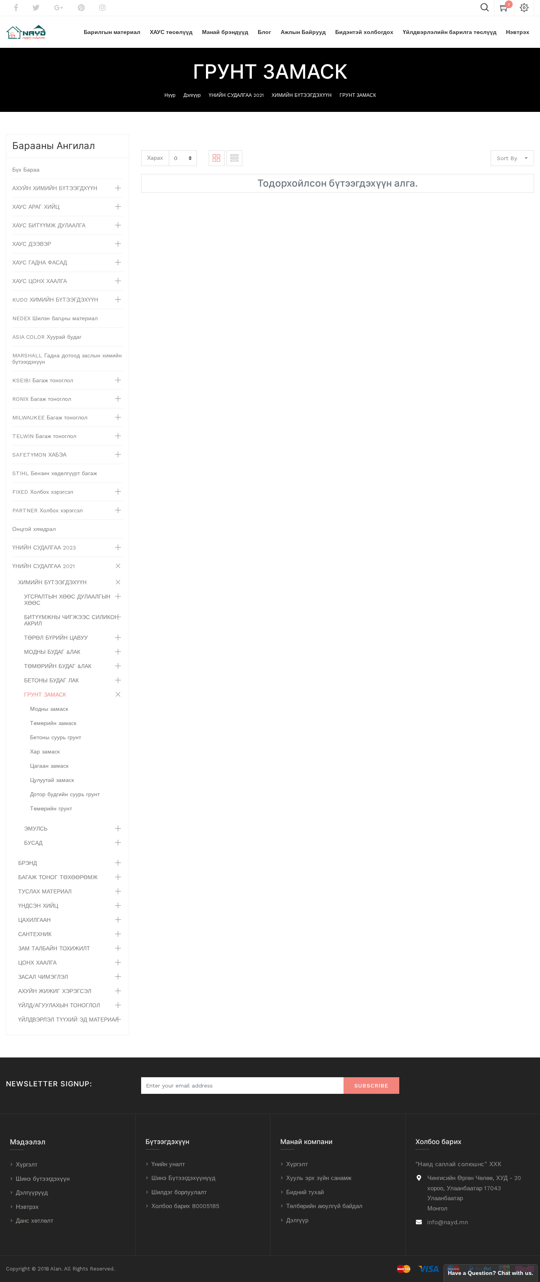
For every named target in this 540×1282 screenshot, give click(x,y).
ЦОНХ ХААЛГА (37, 962)
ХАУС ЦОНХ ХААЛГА (39, 281)
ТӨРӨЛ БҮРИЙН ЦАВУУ (56, 637)
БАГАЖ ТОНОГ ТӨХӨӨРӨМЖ (58, 877)
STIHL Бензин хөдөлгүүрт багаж (54, 473)
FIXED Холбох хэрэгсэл (42, 492)
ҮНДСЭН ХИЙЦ (38, 905)
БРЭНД (27, 863)
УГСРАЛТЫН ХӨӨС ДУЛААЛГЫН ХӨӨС (67, 599)
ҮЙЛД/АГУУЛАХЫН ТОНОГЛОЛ (59, 1005)
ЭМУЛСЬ (35, 828)
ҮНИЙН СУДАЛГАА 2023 (44, 547)
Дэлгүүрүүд (32, 1192)
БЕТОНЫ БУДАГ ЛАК (51, 680)
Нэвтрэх (27, 1206)
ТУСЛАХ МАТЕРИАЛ (45, 891)
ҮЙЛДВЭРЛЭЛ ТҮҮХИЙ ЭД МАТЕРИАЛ (68, 1019)
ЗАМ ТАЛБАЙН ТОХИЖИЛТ (54, 948)
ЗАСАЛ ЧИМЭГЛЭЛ (43, 977)
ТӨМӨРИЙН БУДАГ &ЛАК (57, 666)
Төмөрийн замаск (53, 723)
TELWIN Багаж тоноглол (44, 436)
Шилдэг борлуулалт (179, 1192)
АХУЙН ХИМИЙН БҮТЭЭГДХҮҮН (54, 188)
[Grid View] (217, 158)
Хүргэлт (27, 1164)
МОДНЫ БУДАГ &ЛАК (52, 652)
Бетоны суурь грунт (55, 737)
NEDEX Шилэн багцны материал (55, 318)
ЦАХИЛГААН (34, 920)
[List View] (234, 158)
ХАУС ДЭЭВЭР (31, 244)
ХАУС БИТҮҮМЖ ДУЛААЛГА (48, 225)
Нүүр (170, 95)
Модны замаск (49, 709)
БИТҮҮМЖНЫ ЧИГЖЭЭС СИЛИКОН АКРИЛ (71, 620)
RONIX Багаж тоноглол (41, 399)
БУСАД (33, 843)
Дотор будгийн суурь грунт (65, 794)
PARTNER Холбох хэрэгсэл (47, 510)
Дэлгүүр (192, 95)
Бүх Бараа (26, 169)
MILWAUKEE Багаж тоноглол (49, 417)
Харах (155, 158)
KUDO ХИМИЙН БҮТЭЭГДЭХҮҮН (55, 299)
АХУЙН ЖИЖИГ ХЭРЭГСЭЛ (54, 991)
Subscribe (371, 1085)
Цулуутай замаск (52, 780)
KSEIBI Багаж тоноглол (42, 380)
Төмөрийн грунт (51, 808)
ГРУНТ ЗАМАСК (358, 95)
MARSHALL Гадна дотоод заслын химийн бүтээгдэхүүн (67, 358)
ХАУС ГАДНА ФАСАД (39, 262)
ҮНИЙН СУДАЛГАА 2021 (236, 95)
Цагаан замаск (49, 766)
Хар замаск (45, 751)
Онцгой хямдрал (34, 529)
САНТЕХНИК (34, 934)
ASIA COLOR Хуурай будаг (46, 337)
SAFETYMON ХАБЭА (39, 454)
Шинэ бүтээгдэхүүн (43, 1178)
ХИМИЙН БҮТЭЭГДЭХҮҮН (302, 95)
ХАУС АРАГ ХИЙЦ (35, 207)
